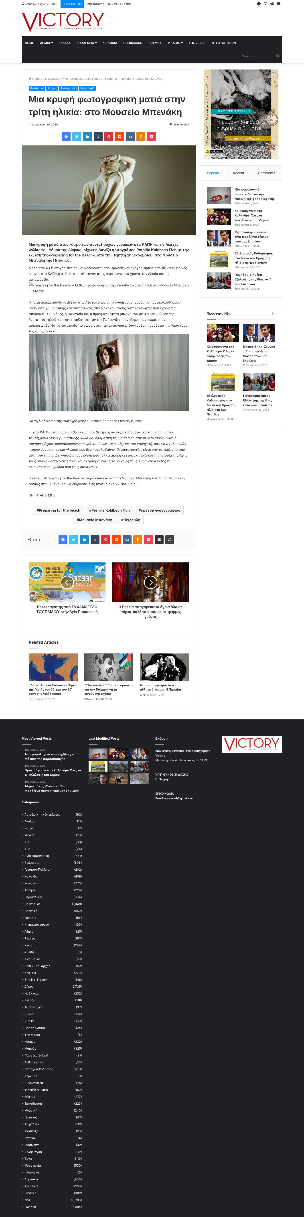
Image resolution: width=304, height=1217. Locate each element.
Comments (266, 173)
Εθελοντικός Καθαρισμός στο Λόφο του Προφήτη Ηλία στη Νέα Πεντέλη (254, 258)
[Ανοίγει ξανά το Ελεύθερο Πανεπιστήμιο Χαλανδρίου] (98, 778)
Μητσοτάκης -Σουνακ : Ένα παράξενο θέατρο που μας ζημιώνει (131, 4)
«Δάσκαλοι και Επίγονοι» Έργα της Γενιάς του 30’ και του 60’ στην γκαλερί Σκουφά (53, 689)
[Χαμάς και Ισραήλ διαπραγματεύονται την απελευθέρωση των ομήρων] (118, 766)
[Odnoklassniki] (140, 136)
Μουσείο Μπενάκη (95, 520)
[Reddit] (119, 136)
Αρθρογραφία (34, 1062)
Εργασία (30, 917)
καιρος (29, 828)
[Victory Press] (63, 22)
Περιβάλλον (33, 897)
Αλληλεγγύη (33, 1151)
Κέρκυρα (30, 1076)
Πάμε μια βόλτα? (36, 1055)
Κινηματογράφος (36, 924)
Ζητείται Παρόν (35, 979)
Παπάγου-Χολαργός (38, 1069)
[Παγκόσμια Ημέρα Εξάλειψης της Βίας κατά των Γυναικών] (219, 280)
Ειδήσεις (30, 1207)
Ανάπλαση (32, 1145)
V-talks (174, 43)
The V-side (197, 43)
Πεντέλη (30, 1193)
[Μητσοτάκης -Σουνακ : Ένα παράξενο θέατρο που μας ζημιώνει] (219, 238)
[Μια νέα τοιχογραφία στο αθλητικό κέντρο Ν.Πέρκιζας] (164, 667)
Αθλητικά (31, 1186)
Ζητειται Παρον (223, 43)
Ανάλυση (30, 821)
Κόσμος (29, 1041)
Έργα (28, 1158)
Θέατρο (29, 1096)
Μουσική (30, 1110)
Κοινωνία (31, 883)
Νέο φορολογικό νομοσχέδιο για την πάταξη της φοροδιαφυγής (255, 194)
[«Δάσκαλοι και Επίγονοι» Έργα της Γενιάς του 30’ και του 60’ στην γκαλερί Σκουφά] (53, 667)
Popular (213, 173)
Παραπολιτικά (34, 1028)
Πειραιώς (132, 520)
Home (29, 43)
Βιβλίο (29, 1014)
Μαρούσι (30, 1048)
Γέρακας (30, 1117)
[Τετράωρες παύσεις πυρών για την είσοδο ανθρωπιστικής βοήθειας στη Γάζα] (139, 778)
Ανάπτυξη (31, 1131)
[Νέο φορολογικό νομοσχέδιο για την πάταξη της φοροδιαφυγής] (219, 195)
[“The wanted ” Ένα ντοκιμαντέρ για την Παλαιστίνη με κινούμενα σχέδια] (108, 667)
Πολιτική (30, 911)
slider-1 (29, 835)
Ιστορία (29, 1138)
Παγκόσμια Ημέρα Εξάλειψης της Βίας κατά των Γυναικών (253, 279)
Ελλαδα (65, 43)
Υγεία (28, 945)
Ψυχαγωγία (87, 88)
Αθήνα (29, 931)
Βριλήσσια (32, 862)
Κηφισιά (30, 973)
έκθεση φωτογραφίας (160, 510)
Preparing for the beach (59, 510)
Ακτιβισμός (32, 959)
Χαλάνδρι (31, 876)
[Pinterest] (108, 136)
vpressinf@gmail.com (179, 798)
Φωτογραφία (51, 78)
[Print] (169, 539)
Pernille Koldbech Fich (110, 510)
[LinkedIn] (87, 136)
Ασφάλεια (31, 1124)
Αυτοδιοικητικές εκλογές (42, 814)
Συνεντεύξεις (34, 1083)
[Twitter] (76, 136)
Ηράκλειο (31, 993)
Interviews (31, 1172)
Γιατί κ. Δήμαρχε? (37, 966)
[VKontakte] (130, 136)
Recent (238, 173)
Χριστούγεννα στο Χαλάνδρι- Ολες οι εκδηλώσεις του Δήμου (252, 215)
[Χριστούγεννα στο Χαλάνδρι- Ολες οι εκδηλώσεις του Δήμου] (219, 216)
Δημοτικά (31, 1179)
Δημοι (45, 43)
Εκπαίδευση (33, 1103)
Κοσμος (155, 43)
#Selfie (29, 952)
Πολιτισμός (37, 88)
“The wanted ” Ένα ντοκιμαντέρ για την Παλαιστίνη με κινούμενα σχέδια (108, 689)
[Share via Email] (159, 539)
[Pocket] (151, 136)
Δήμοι (28, 986)
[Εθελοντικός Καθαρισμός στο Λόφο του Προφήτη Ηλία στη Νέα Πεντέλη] (219, 259)
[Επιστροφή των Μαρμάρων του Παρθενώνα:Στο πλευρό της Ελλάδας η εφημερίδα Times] (118, 778)
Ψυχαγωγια (85, 43)
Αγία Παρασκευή (36, 856)
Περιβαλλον (132, 43)
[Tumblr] (98, 136)
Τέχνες (52, 88)
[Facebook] (66, 136)
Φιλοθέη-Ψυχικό (36, 1090)
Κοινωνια (110, 43)
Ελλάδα (29, 1000)
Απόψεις (30, 890)
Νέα (27, 1200)
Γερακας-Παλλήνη (37, 869)
